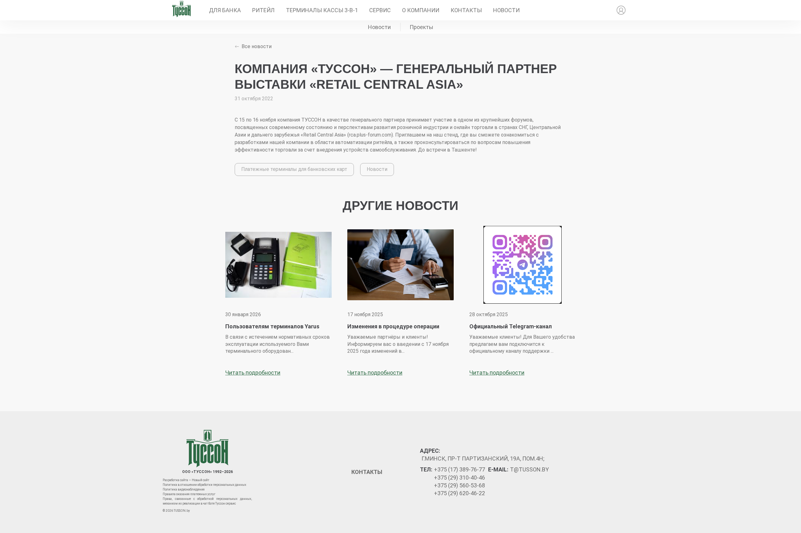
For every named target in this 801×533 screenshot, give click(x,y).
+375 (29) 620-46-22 (459, 493)
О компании (420, 10)
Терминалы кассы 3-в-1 (322, 10)
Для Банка (225, 10)
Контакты (466, 10)
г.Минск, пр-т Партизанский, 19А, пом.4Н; (482, 458)
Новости (506, 10)
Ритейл (263, 10)
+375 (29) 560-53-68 (459, 485)
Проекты (421, 27)
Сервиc (380, 10)
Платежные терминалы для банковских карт (294, 169)
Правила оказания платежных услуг (189, 494)
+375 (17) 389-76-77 (459, 469)
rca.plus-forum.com (370, 135)
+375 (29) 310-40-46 (459, 477)
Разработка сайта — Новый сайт (186, 480)
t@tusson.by (529, 469)
